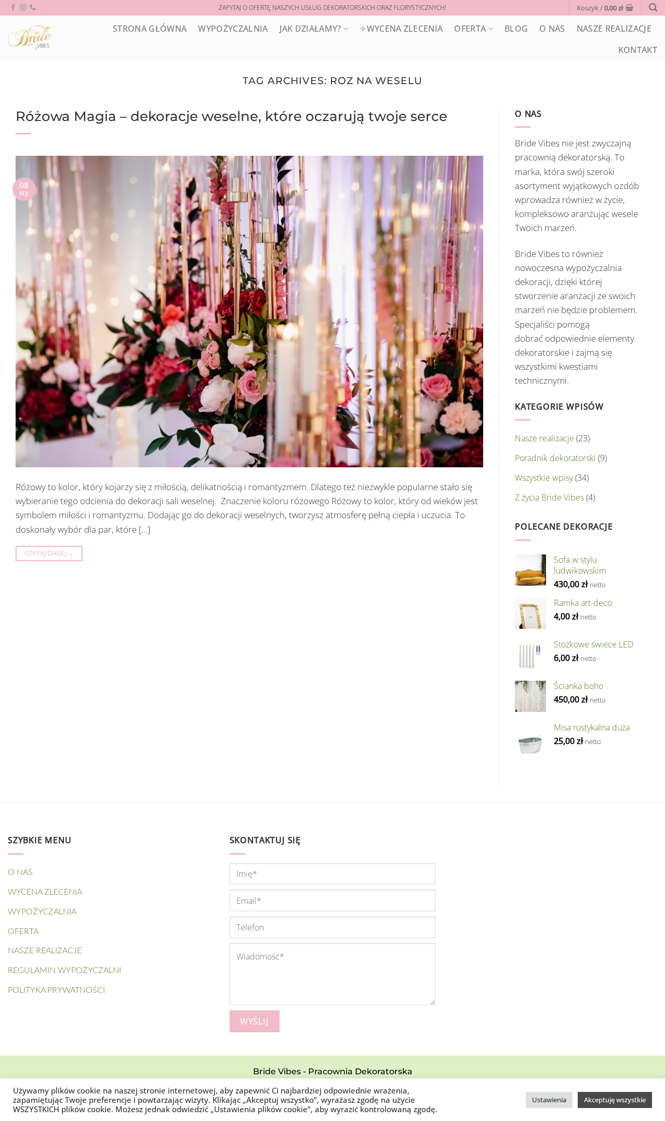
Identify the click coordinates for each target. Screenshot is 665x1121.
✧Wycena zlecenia (401, 28)
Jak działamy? (310, 28)
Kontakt (637, 50)
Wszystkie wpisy (544, 477)
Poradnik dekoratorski (555, 458)
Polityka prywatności (56, 990)
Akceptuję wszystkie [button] (615, 1099)
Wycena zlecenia (45, 892)
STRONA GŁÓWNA (150, 28)
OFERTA (470, 28)
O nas (552, 28)
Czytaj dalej (49, 553)
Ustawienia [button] (549, 1099)
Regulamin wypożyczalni (64, 970)
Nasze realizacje (544, 438)
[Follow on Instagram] (23, 7)
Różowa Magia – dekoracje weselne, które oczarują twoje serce (231, 116)
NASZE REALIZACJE (614, 28)
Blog (516, 28)
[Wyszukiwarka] (653, 7)
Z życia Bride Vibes (549, 497)
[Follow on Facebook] (13, 7)
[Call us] (33, 7)
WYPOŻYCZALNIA (233, 28)
